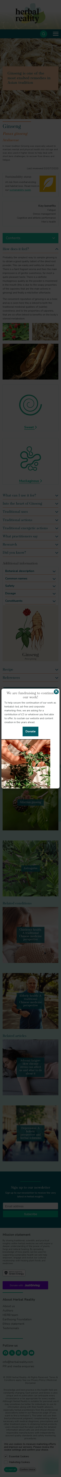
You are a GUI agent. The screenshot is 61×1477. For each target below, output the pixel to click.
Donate (31, 731)
